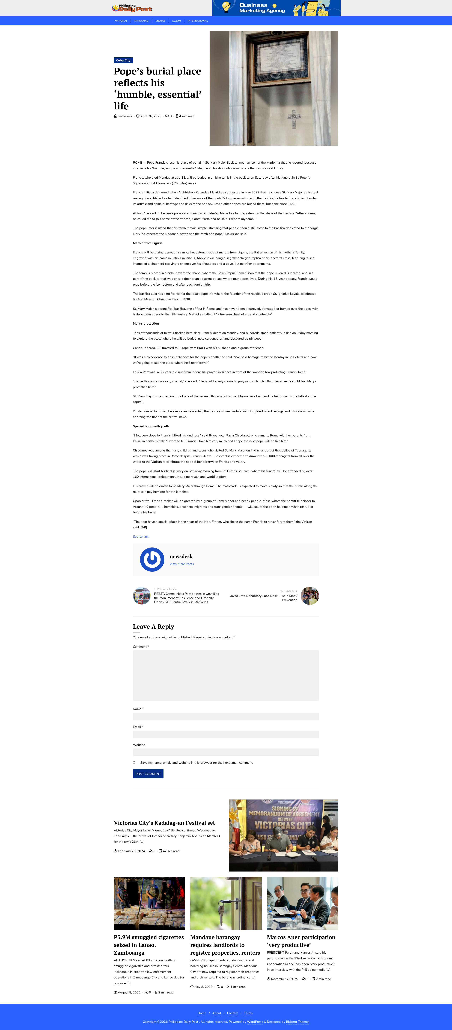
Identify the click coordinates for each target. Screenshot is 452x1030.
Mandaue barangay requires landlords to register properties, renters (225, 944)
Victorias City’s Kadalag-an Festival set (164, 822)
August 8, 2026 (129, 992)
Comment (141, 647)
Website (139, 745)
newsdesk (125, 116)
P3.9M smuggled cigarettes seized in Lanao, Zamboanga (149, 944)
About (216, 1013)
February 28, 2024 (131, 851)
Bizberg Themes (297, 1022)
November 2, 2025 (284, 979)
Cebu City (123, 60)
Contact (232, 1013)
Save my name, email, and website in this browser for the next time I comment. (196, 762)
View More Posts (182, 564)
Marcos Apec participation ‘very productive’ (301, 940)
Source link (140, 536)
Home (202, 1013)
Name (138, 709)
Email (138, 727)
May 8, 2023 (203, 987)
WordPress (255, 1022)
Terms (248, 1013)
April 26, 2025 (150, 116)
